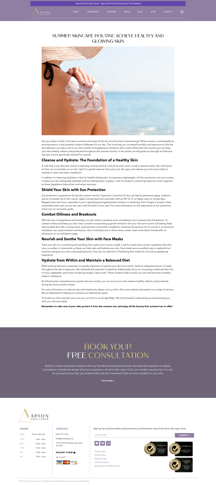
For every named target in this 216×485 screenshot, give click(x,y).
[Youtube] (96, 443)
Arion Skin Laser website (126, 290)
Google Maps (108, 298)
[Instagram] (108, 443)
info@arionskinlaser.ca (64, 439)
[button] (93, 12)
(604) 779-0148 (62, 434)
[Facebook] (102, 443)
